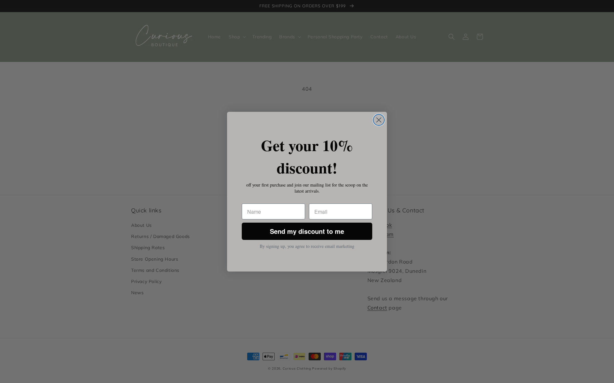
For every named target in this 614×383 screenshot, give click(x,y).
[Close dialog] (378, 120)
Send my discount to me (307, 231)
